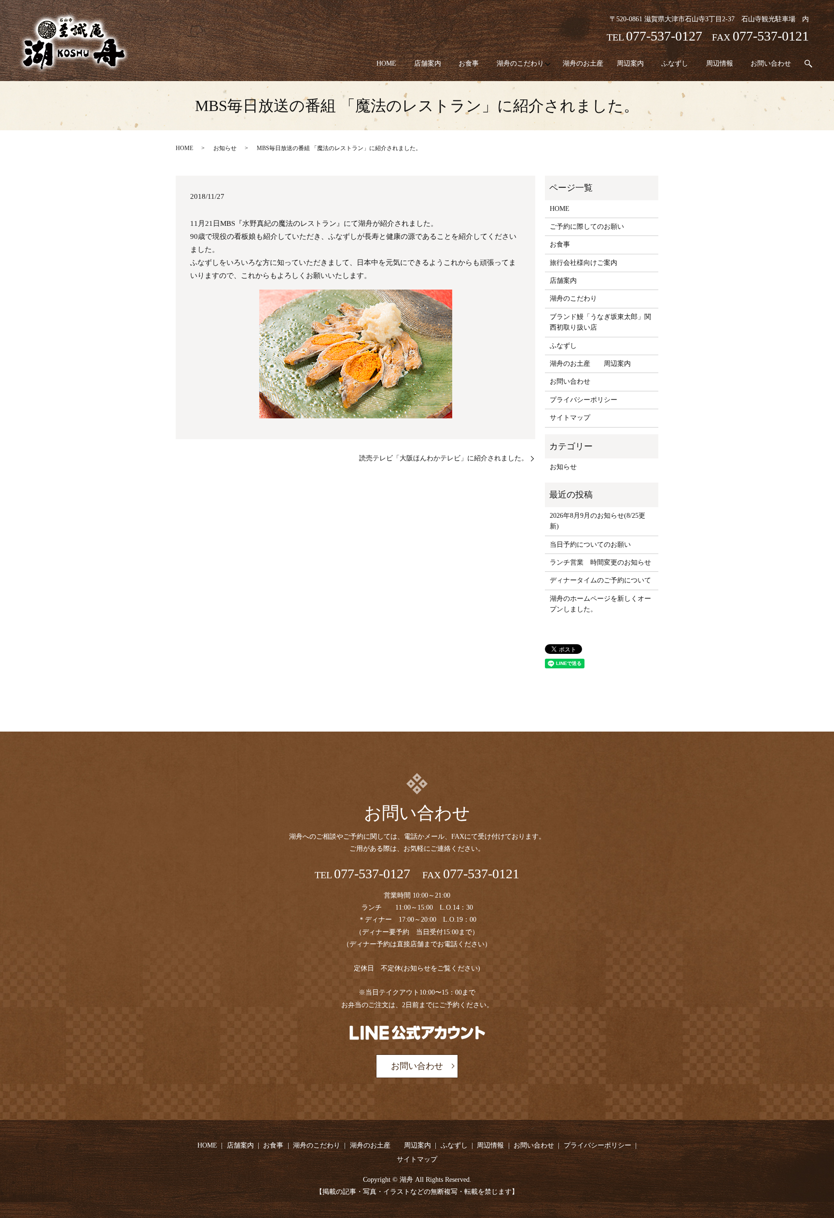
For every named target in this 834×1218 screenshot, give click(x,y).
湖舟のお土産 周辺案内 (603, 63)
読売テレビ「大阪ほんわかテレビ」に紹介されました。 (443, 458)
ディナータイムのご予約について (600, 580)
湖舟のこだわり (520, 63)
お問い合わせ (771, 63)
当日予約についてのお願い (590, 544)
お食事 (469, 63)
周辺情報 (719, 63)
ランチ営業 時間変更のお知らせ (600, 562)
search (808, 63)
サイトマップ (570, 417)
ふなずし (674, 63)
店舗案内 (427, 63)
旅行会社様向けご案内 (583, 262)
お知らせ (224, 148)
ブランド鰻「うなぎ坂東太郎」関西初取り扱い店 (600, 322)
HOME (386, 63)
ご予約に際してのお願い (587, 226)
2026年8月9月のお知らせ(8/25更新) (597, 521)
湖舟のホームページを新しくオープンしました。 (600, 604)
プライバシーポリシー (583, 399)
